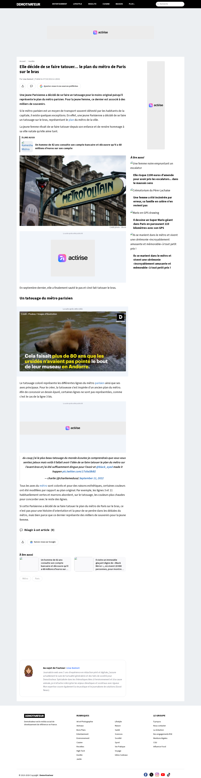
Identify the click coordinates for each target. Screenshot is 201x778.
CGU (155, 742)
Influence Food (159, 746)
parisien (99, 383)
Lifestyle (77, 4)
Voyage (118, 750)
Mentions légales (160, 738)
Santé (117, 730)
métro (43, 486)
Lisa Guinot (28, 79)
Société (118, 738)
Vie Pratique (120, 746)
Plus (131, 4)
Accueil (22, 61)
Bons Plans (81, 730)
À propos (157, 721)
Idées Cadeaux (121, 755)
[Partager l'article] (23, 86)
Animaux (80, 725)
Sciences (118, 734)
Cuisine (106, 4)
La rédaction (158, 730)
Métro (25, 578)
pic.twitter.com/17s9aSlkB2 (79, 471)
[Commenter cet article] (31, 86)
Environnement (83, 738)
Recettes (80, 746)
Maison (119, 4)
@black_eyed (104, 467)
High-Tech (81, 750)
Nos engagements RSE (162, 734)
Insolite (92, 4)
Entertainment (59, 4)
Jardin (79, 759)
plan (71, 120)
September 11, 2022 (91, 478)
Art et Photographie (85, 721)
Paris (37, 578)
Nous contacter (159, 725)
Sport (117, 742)
